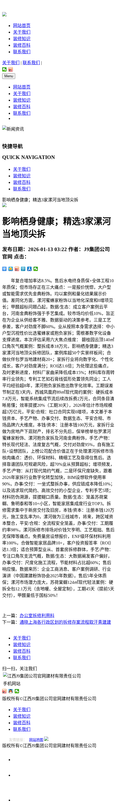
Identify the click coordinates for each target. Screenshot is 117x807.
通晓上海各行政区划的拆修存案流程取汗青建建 (65, 622)
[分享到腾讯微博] (23, 269)
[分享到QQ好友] (10, 691)
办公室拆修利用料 (37, 615)
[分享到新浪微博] (10, 69)
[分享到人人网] (29, 269)
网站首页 (21, 25)
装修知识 (21, 38)
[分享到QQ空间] (10, 269)
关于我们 (21, 32)
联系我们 (21, 51)
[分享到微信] (4, 69)
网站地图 (36, 740)
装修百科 (21, 45)
